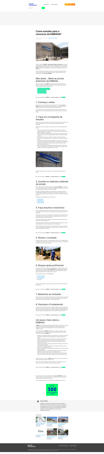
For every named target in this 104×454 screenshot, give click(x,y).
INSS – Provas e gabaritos (41, 91)
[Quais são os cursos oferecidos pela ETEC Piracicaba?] (52, 432)
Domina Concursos (40, 202)
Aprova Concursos (40, 278)
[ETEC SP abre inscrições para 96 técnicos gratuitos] (52, 420)
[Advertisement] (52, 18)
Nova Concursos (40, 200)
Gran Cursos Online (40, 277)
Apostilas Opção (40, 199)
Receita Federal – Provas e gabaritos (43, 88)
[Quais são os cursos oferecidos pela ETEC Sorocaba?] (63, 432)
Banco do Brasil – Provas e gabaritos (43, 89)
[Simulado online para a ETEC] (41, 431)
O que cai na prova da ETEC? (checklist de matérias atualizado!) (62, 424)
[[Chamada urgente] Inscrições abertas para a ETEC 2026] (41, 420)
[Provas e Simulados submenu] (57, 4)
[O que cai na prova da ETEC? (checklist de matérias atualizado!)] (63, 420)
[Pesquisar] (43, 8)
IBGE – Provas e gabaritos (41, 90)
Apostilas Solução (40, 201)
